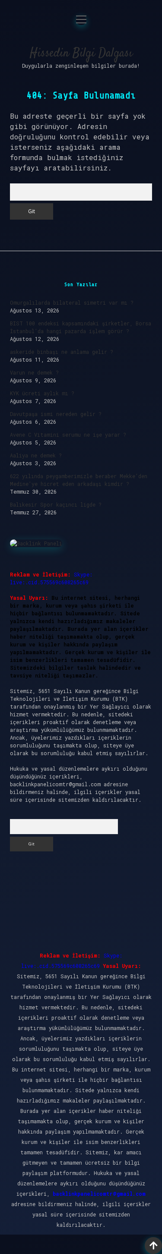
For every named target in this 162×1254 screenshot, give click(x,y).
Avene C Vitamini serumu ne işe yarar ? (68, 434)
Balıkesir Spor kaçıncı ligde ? (56, 504)
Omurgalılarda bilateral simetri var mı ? (71, 302)
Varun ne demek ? (34, 372)
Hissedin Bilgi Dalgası (81, 53)
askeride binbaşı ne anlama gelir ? (61, 351)
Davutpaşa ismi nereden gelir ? (56, 413)
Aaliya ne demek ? (36, 455)
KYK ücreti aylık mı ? (42, 393)
